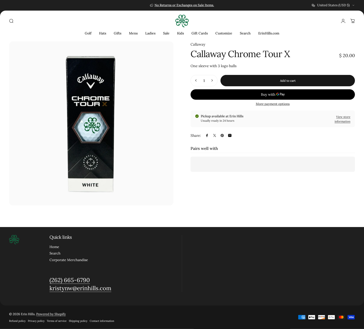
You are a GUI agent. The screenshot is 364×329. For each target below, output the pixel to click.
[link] (69, 280)
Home (54, 247)
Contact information (102, 321)
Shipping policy (78, 321)
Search (54, 253)
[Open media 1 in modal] (91, 123)
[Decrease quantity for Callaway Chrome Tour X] (195, 80)
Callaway (198, 44)
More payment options (273, 104)
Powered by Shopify (51, 314)
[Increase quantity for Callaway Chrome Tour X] (213, 80)
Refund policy (17, 321)
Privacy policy (36, 321)
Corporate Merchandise (68, 260)
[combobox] (333, 5)
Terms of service (57, 321)
